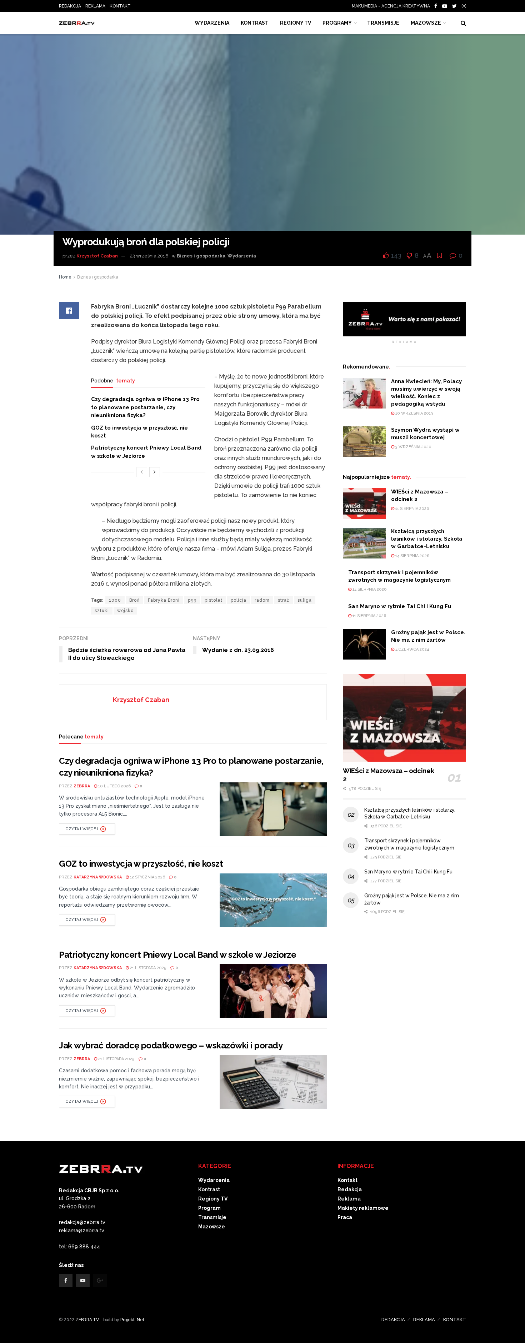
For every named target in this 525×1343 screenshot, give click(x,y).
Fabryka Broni (164, 600)
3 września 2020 (412, 447)
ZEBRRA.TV (87, 1319)
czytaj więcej (82, 829)
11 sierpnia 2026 (411, 508)
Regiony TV (295, 23)
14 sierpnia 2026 (411, 555)
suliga (305, 600)
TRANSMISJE (383, 23)
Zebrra (82, 786)
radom (262, 600)
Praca (345, 1217)
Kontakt (348, 1180)
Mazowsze (426, 23)
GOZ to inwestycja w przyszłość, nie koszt (141, 863)
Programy (337, 23)
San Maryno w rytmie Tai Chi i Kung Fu (399, 606)
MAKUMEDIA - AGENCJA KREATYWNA (392, 6)
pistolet (213, 600)
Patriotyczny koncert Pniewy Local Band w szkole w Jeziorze (177, 954)
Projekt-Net (132, 1319)
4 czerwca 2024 (411, 649)
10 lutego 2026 (114, 786)
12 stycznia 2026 (147, 877)
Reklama (349, 1199)
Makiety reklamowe (363, 1208)
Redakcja (350, 1189)
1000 (115, 600)
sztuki (102, 610)
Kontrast (209, 1189)
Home (65, 277)
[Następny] (154, 472)
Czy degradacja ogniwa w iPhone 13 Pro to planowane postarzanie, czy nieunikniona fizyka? (145, 407)
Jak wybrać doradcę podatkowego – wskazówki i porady (171, 1045)
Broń (134, 600)
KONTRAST (255, 23)
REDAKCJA (70, 6)
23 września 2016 (149, 256)
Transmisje (212, 1217)
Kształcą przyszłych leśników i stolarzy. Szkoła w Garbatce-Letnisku (426, 539)
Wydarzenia (212, 23)
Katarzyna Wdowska (98, 877)
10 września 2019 (413, 413)
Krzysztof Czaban (97, 256)
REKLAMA (95, 6)
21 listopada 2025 (147, 968)
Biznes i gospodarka (201, 256)
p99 (192, 600)
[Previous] (141, 472)
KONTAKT (120, 6)
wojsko (125, 610)
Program (209, 1208)
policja (238, 600)
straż (283, 600)
